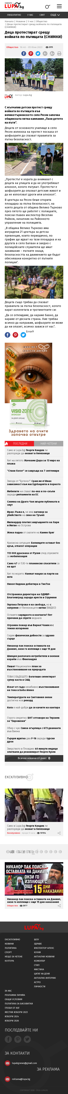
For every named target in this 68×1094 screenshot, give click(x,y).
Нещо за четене (13, 956)
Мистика (39, 969)
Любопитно (14, 15)
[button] (7, 851)
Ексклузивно (13, 833)
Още (53, 15)
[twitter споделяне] (38, 53)
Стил (37, 965)
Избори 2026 (12, 1020)
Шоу (36, 939)
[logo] (14, 6)
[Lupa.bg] (9, 98)
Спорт (8, 952)
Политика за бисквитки (19, 1003)
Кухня (37, 952)
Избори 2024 (12, 1016)
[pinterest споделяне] (30, 53)
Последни (20, 443)
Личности (39, 986)
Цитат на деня (42, 973)
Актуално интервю (45, 978)
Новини (20, 21)
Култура (9, 961)
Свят (42, 15)
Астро (37, 982)
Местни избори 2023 (16, 1012)
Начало (9, 21)
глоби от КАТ (12, 1008)
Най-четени (48, 443)
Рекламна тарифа (15, 995)
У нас (30, 15)
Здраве (38, 943)
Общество (41, 21)
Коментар (39, 961)
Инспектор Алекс (44, 948)
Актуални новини (44, 956)
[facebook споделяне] (23, 53)
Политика (10, 948)
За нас (8, 990)
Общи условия (13, 999)
